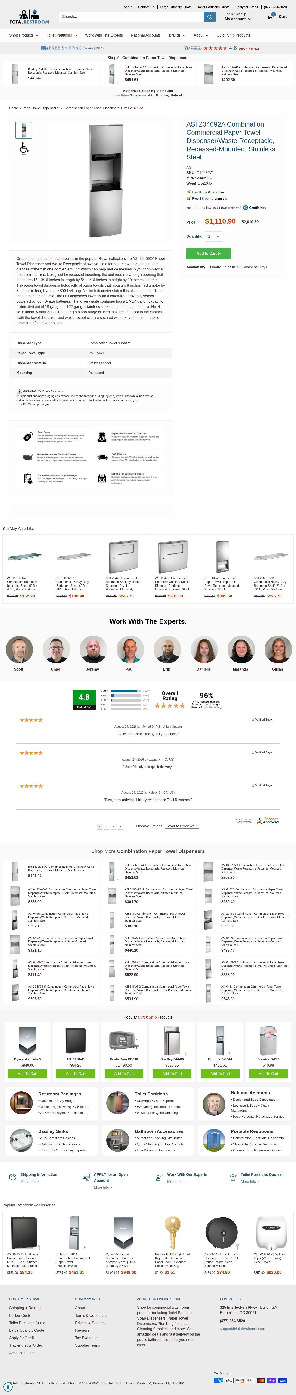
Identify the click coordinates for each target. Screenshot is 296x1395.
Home (13, 108)
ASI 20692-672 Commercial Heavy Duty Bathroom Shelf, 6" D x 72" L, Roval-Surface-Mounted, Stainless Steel (271, 583)
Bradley (162, 95)
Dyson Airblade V (27, 1059)
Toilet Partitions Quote (27, 1323)
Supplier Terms (87, 1345)
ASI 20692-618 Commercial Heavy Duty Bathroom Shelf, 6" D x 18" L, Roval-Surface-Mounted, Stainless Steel (73, 583)
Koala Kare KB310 (124, 1059)
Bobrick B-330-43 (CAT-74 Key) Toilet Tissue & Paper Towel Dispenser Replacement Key (172, 1260)
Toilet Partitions (151, 1093)
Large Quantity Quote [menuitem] (176, 7)
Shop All (148, 58)
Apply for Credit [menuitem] (246, 7)
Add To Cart (27, 1074)
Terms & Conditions (91, 1315)
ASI (150, 95)
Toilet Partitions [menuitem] (59, 35)
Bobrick (177, 95)
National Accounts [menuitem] (146, 35)
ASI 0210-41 (75, 1059)
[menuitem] (275, 7)
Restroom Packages (60, 1093)
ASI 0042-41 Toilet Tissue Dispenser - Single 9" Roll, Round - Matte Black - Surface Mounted (222, 1260)
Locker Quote (20, 1315)
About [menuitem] (128, 7)
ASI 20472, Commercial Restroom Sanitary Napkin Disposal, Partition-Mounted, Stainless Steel (172, 583)
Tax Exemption (87, 1338)
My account (236, 19)
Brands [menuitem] (175, 35)
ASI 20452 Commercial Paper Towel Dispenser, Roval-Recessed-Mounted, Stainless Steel (222, 583)
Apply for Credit (22, 1338)
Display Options (149, 826)
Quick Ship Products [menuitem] (233, 35)
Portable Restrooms (252, 1131)
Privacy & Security (90, 1323)
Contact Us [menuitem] (146, 7)
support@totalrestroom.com (242, 1329)
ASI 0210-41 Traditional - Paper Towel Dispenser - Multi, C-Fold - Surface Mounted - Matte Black (23, 1260)
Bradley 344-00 (172, 1059)
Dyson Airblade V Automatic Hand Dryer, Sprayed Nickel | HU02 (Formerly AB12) (121, 1260)
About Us (82, 1308)
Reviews (82, 1330)
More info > (29, 1182)
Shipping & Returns (25, 1308)
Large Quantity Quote (26, 1330)
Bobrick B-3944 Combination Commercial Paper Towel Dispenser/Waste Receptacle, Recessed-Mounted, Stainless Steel (73, 1260)
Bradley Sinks (53, 1131)
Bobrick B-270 (268, 1059)
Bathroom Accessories (159, 1131)
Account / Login (22, 1353)
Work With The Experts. (148, 621)
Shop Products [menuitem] (21, 35)
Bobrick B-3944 (220, 1059)
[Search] (210, 17)
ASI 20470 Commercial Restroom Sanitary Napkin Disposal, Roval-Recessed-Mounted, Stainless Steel (123, 583)
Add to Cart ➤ (209, 253)
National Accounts (250, 1092)
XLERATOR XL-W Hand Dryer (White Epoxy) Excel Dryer (270, 1258)
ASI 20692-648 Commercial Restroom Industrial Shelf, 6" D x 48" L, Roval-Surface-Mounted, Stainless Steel (24, 583)
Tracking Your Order (25, 1345)
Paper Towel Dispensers (41, 108)
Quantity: (194, 236)
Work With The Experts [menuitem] (104, 35)
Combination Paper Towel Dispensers (92, 108)
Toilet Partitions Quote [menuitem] (213, 7)
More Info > (103, 1187)
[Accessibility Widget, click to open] (8, 1387)
